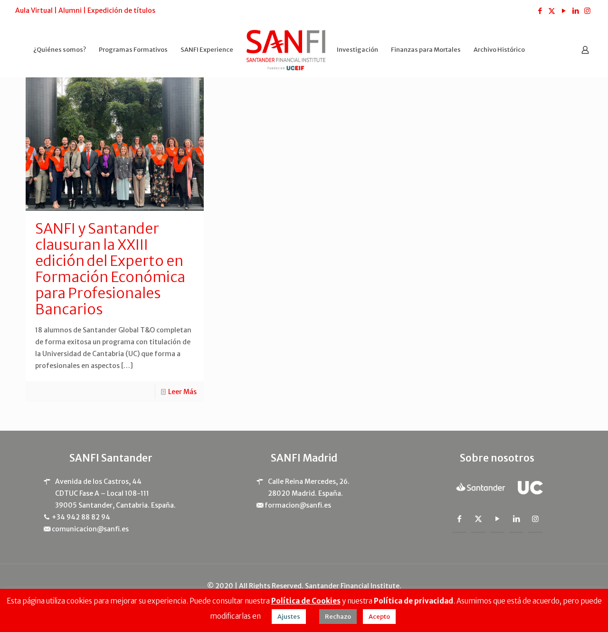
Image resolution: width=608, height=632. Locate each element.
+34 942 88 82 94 (81, 517)
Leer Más (182, 391)
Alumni (70, 10)
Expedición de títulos (121, 10)
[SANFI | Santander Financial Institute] (286, 49)
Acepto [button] (379, 617)
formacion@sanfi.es (298, 505)
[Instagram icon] (587, 10)
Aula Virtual (34, 10)
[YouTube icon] (563, 10)
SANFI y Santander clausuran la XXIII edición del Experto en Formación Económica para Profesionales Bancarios (110, 268)
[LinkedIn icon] (575, 10)
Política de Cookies (306, 600)
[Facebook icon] (539, 10)
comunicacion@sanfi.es (90, 529)
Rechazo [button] (338, 617)
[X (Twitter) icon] (551, 10)
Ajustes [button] (288, 617)
